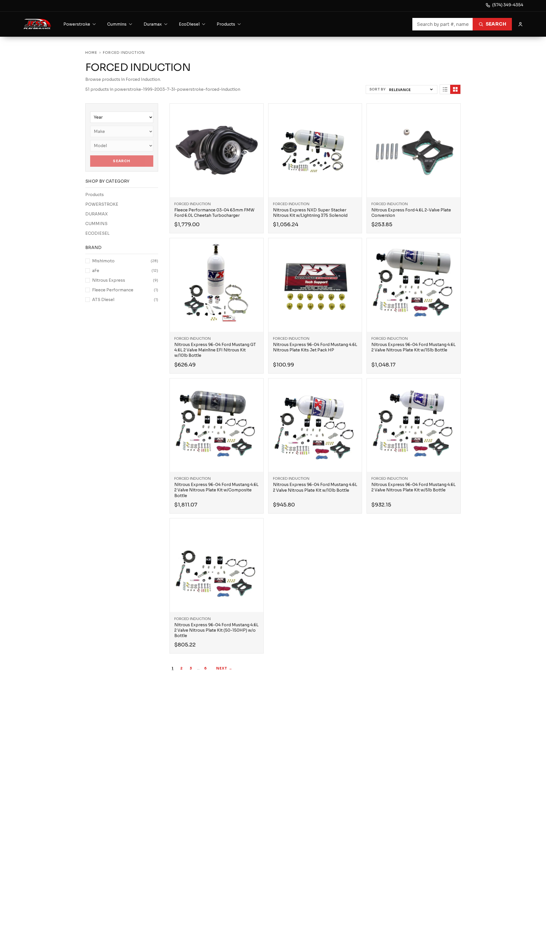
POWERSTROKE (101, 204)
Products (94, 194)
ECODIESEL (97, 233)
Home (91, 52)
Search (496, 24)
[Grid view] (455, 89)
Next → (224, 668)
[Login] (520, 24)
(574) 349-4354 (507, 4)
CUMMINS (96, 223)
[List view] (445, 89)
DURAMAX (96, 214)
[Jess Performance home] (37, 24)
